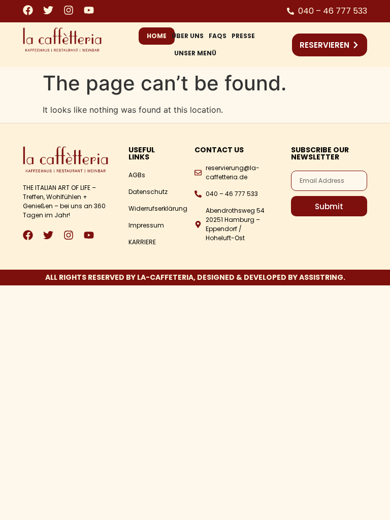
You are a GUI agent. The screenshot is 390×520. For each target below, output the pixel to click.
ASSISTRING (321, 277)
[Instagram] (68, 10)
